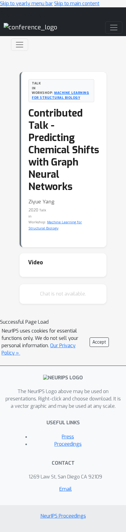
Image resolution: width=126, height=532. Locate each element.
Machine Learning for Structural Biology (60, 95)
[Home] (30, 27)
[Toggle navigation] (19, 45)
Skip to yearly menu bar (26, 3)
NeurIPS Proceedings (63, 516)
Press (68, 436)
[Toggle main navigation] (113, 27)
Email (65, 489)
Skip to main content (76, 3)
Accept (99, 342)
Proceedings (68, 444)
